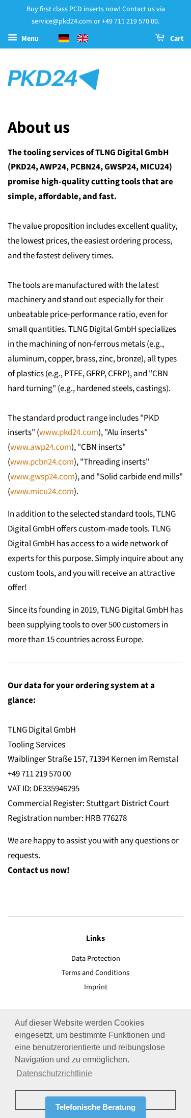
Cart (176, 39)
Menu (29, 39)
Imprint (95, 987)
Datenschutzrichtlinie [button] (54, 1073)
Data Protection (95, 958)
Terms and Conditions (95, 972)
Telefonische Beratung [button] (95, 1107)
